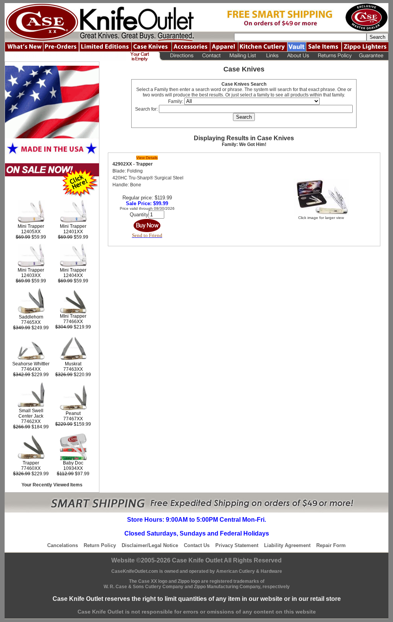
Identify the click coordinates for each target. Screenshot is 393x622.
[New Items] (24, 47)
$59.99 (31, 237)
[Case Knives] (151, 47)
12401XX (73, 231)
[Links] (272, 56)
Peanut (73, 413)
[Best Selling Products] (52, 196)
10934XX (73, 468)
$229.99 (31, 374)
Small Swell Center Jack (30, 413)
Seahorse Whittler (31, 364)
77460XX (31, 468)
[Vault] (296, 47)
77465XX (31, 322)
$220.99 (73, 374)
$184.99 (31, 427)
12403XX (31, 275)
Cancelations (62, 545)
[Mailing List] (243, 56)
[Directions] (180, 56)
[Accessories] (191, 47)
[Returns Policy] (335, 56)
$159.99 (73, 424)
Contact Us (197, 545)
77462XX (31, 421)
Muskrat (73, 364)
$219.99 (73, 327)
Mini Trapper (31, 226)
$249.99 (31, 327)
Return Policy (100, 545)
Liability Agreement (287, 545)
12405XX (31, 231)
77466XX (73, 321)
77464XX (31, 369)
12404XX (73, 275)
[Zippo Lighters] (365, 47)
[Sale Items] (324, 47)
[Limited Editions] (105, 47)
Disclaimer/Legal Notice (150, 545)
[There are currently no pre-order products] (61, 47)
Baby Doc (73, 463)
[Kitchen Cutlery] (262, 47)
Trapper (31, 463)
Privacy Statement (236, 545)
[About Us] (299, 56)
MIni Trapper (73, 316)
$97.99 (73, 473)
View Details (147, 158)
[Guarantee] (372, 56)
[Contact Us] (211, 56)
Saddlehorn (31, 317)
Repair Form (331, 545)
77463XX (73, 369)
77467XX (73, 418)
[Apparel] (224, 47)
